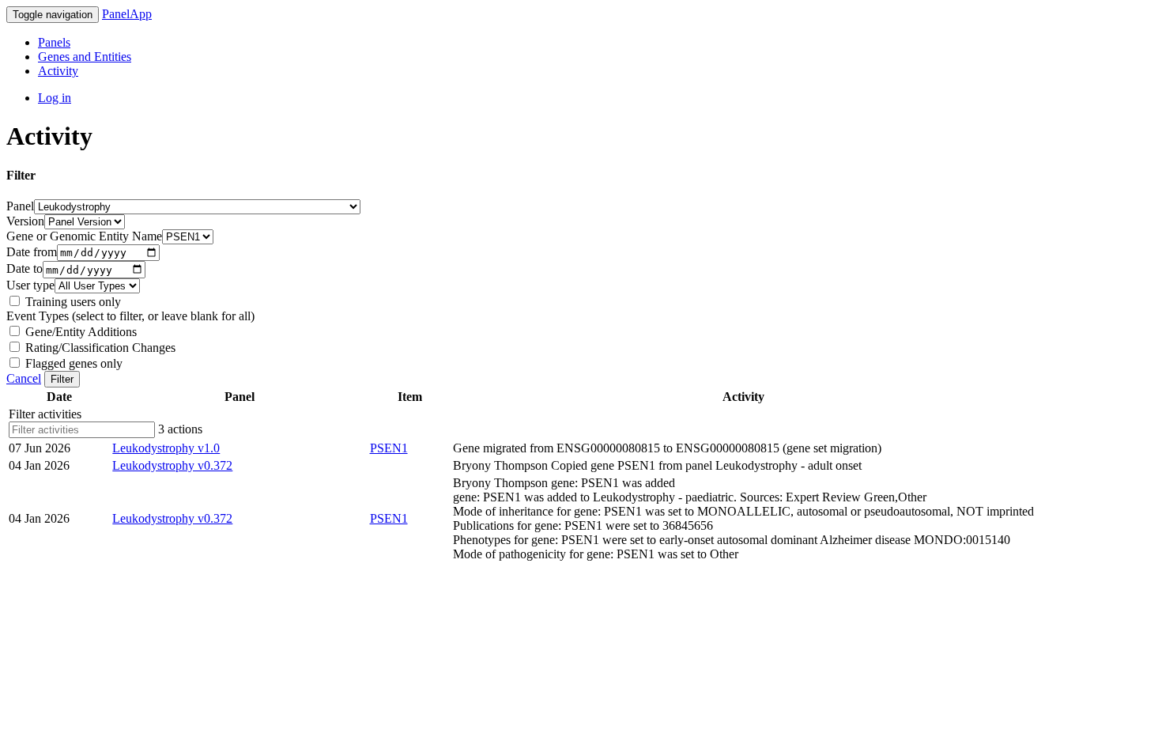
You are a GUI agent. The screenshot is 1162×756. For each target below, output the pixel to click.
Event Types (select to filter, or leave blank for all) (130, 316)
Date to (24, 269)
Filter (62, 379)
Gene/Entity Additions (79, 331)
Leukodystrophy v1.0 (166, 448)
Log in (54, 97)
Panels (54, 42)
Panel (20, 206)
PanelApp (127, 14)
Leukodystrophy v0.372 (172, 465)
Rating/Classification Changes (98, 347)
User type (30, 285)
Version (25, 221)
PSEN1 (389, 448)
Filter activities (45, 414)
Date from (31, 252)
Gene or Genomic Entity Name (84, 236)
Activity (58, 70)
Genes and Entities (84, 56)
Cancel (23, 378)
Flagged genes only (72, 363)
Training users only (71, 301)
